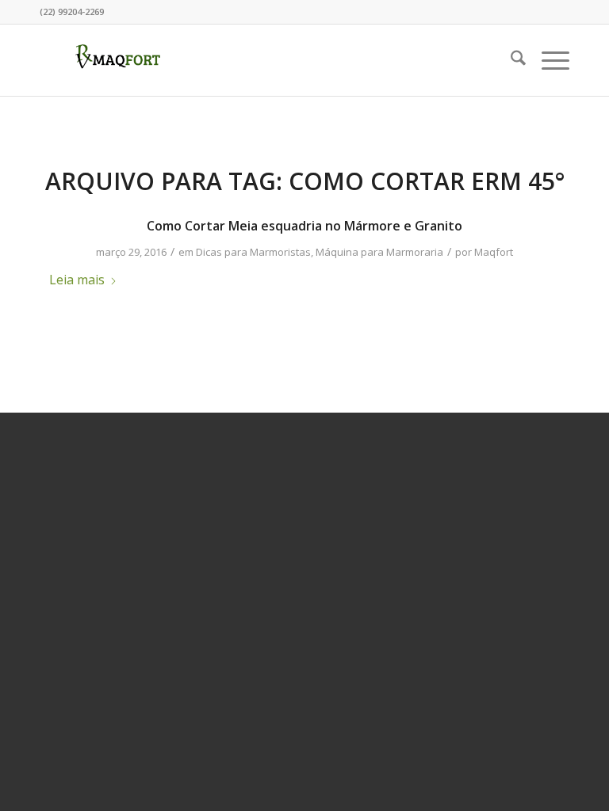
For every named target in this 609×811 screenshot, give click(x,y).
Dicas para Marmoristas (253, 252)
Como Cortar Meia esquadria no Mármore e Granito (304, 225)
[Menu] (547, 60)
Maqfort (493, 252)
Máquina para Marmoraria (379, 252)
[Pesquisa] (510, 60)
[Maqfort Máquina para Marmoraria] (118, 60)
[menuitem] (510, 60)
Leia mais (77, 279)
